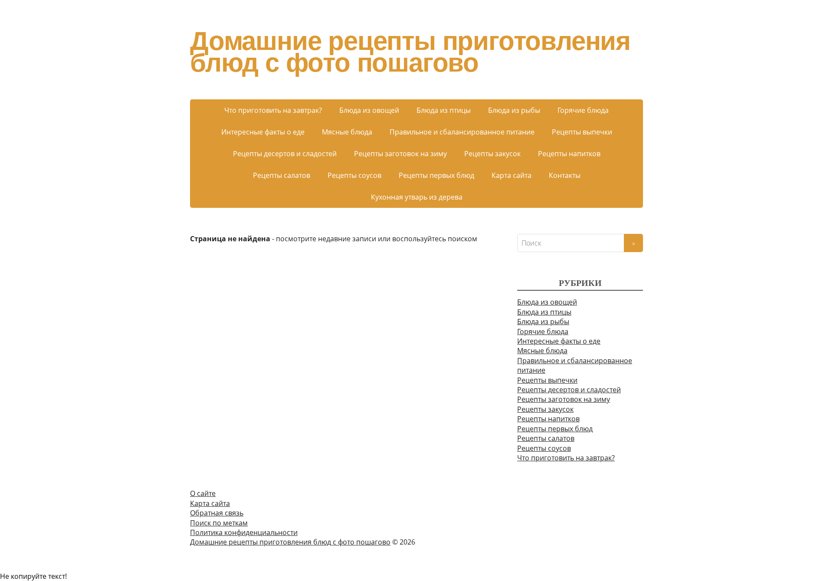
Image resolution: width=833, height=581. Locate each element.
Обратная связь (216, 513)
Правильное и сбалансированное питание (462, 132)
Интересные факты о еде (263, 132)
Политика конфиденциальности (244, 532)
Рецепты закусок (492, 153)
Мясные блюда (347, 132)
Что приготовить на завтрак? (273, 110)
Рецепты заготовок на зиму (400, 153)
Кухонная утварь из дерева (416, 197)
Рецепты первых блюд (436, 175)
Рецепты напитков (569, 153)
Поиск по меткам (219, 523)
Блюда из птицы (443, 110)
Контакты (564, 175)
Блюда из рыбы (514, 110)
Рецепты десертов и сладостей (285, 153)
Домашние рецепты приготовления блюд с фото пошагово (410, 52)
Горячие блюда (583, 110)
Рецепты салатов (281, 175)
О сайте (203, 493)
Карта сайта (511, 175)
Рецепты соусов (354, 175)
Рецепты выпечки (582, 132)
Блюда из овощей (369, 110)
